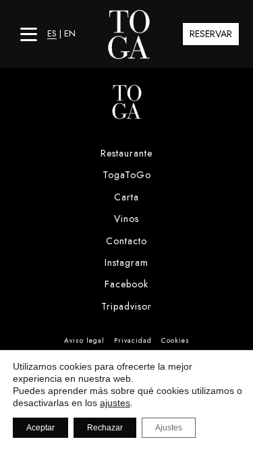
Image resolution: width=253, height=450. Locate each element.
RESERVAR (211, 33)
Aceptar (40, 427)
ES (52, 33)
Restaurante (126, 153)
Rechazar (105, 427)
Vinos (126, 218)
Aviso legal (84, 340)
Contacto (126, 241)
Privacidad (133, 340)
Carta (126, 197)
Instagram (126, 262)
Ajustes (168, 427)
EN (70, 33)
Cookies (175, 340)
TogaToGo (127, 174)
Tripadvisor (126, 306)
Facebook (126, 284)
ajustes (115, 402)
